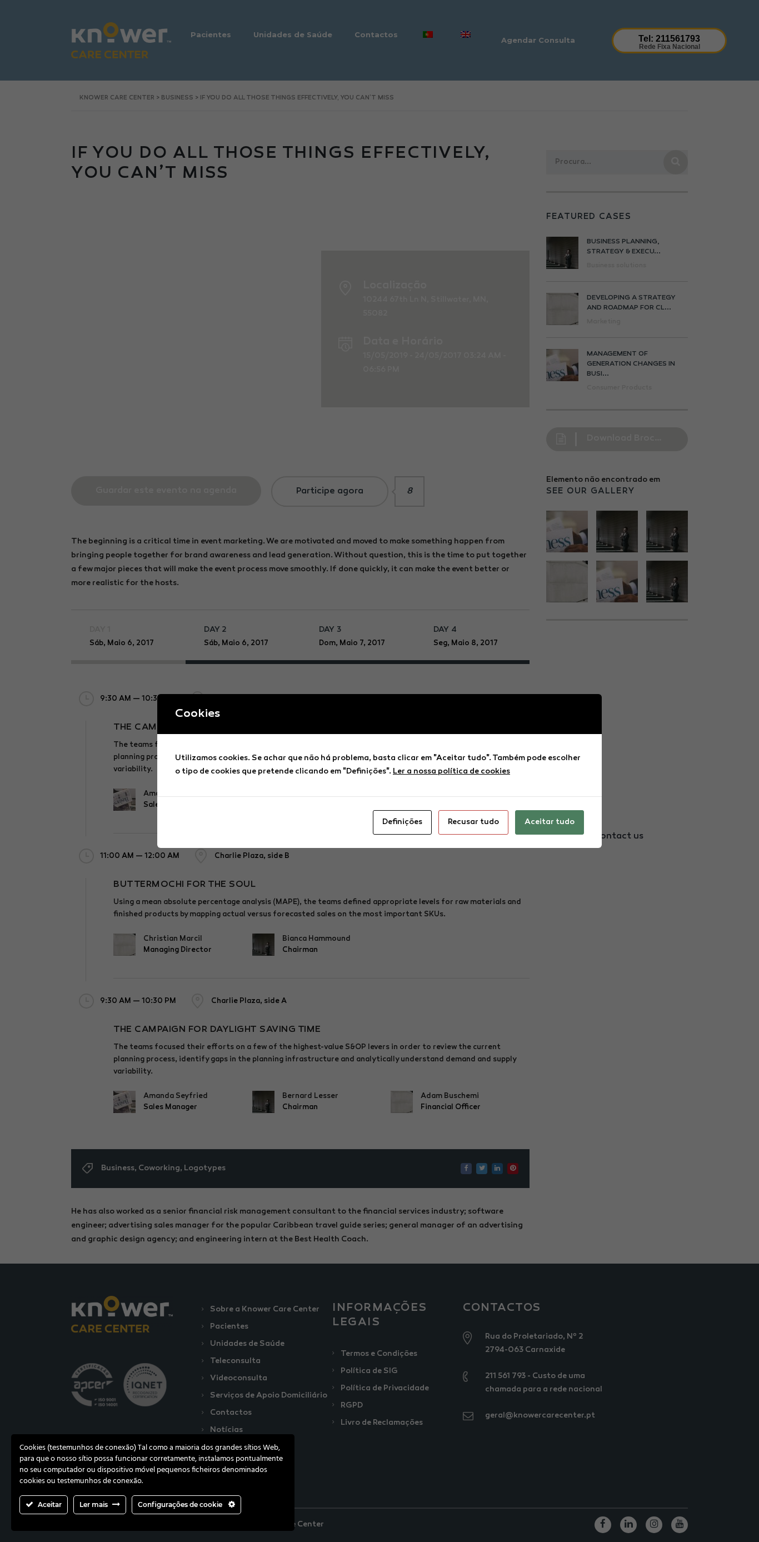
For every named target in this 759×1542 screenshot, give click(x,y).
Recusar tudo (473, 822)
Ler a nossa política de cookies (451, 771)
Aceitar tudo (550, 822)
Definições (402, 822)
